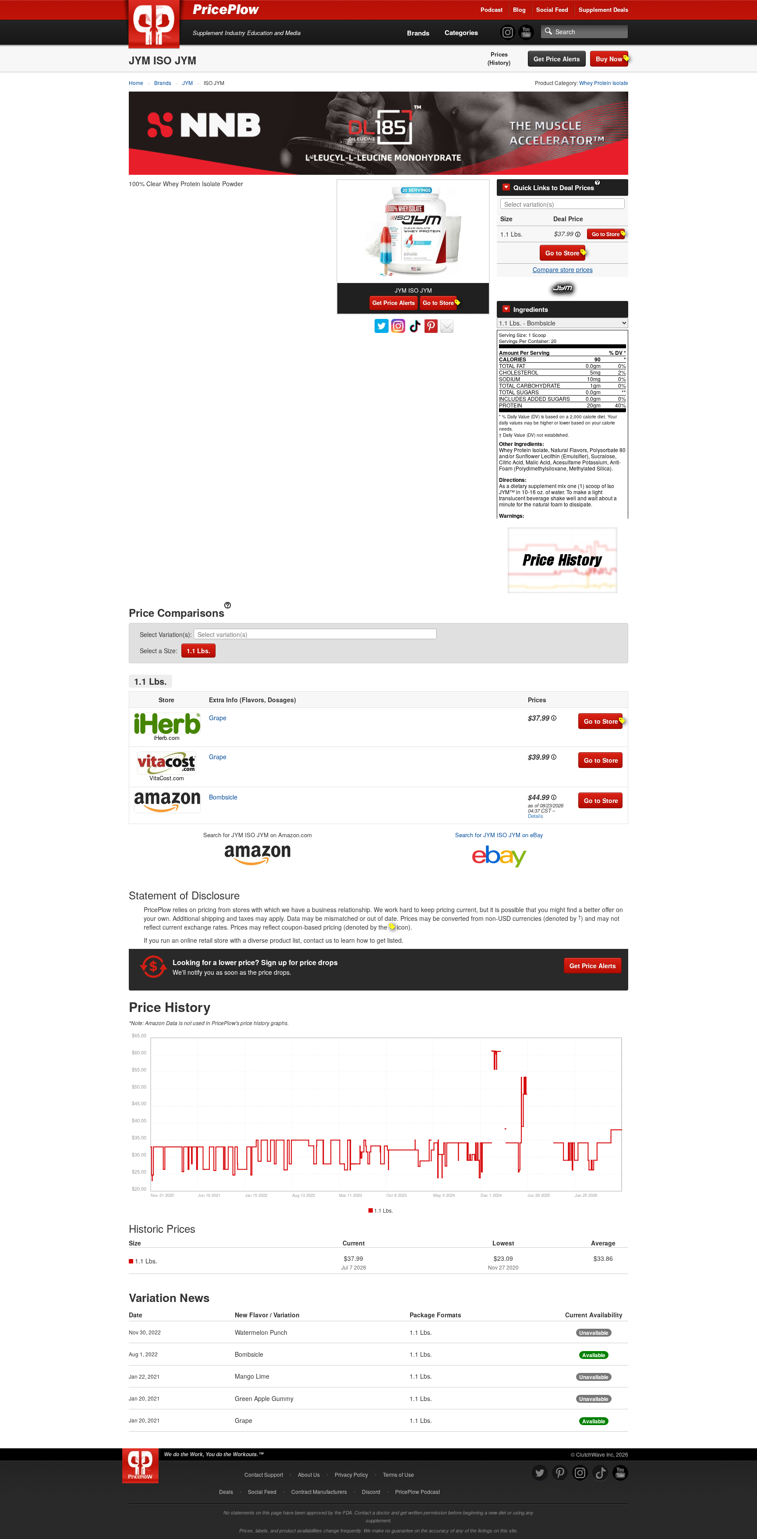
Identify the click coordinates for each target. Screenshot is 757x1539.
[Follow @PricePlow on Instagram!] (508, 33)
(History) (499, 63)
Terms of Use (398, 1474)
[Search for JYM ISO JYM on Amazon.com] (257, 853)
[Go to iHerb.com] (166, 723)
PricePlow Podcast (417, 1491)
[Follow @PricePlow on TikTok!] (600, 1473)
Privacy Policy (351, 1474)
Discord (371, 1491)
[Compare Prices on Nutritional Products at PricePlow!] (142, 1463)
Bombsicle (223, 796)
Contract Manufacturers (319, 1491)
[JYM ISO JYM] (413, 231)
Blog (519, 9)
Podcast (491, 9)
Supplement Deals (603, 9)
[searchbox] (564, 204)
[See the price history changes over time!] (562, 559)
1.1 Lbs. (198, 650)
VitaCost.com (166, 778)
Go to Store (606, 234)
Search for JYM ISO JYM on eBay (499, 835)
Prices (499, 54)
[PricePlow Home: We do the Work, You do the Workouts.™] (155, 26)
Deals (226, 1491)
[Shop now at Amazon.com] (166, 802)
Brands (418, 33)
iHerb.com (167, 737)
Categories (461, 32)
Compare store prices (563, 269)
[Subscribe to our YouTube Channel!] (526, 33)
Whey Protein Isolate (603, 82)
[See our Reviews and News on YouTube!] (620, 1473)
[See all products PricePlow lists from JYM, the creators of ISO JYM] (563, 287)
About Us (309, 1474)
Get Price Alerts (557, 58)
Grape (217, 717)
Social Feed (552, 9)
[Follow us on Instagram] (580, 1473)
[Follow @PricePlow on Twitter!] (540, 1473)
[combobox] (562, 203)
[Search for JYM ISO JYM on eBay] (499, 854)
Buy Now (609, 58)
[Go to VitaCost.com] (166, 763)
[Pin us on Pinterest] (560, 1473)
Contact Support (263, 1474)
